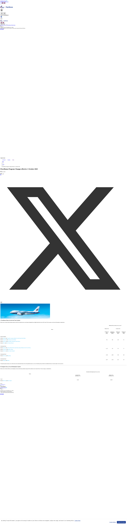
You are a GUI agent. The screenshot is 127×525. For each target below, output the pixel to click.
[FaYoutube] (3, 29)
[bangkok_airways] (63, 155)
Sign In (2, 15)
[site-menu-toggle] (0, 4)
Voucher (9, 159)
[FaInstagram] (1, 29)
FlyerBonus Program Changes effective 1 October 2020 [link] (11, 166)
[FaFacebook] (0, 29)
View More (2, 384)
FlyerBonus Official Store (4, 1)
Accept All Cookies (121, 522)
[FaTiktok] (2, 29)
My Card (4, 159)
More (13, 159)
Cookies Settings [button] (112, 522)
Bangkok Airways (3, 0)
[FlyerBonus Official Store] (1, 17)
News (3, 164)
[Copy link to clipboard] (1, 302)
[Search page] (1, 3)
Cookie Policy (77, 520)
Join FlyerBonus (6, 15)
